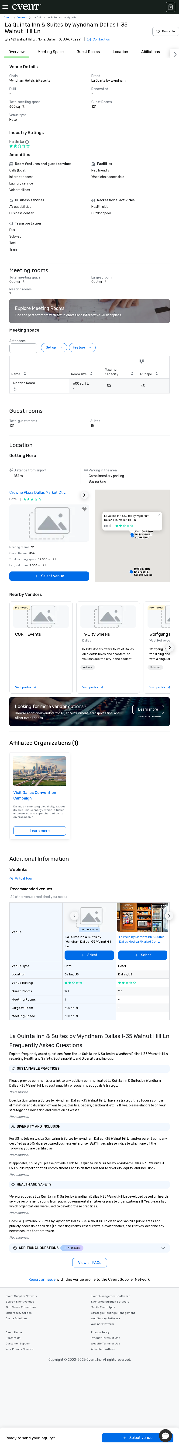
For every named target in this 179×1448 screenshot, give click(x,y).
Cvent (8, 17)
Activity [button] (87, 667)
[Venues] (170, 7)
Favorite (168, 31)
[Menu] (5, 7)
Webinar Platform (102, 1324)
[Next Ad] (84, 495)
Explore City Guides (19, 1312)
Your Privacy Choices (20, 1349)
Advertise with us (103, 1349)
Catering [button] (155, 667)
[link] (41, 616)
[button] (32, 347)
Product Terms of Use (105, 1338)
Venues (22, 17)
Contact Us (13, 1338)
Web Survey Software (105, 1318)
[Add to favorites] (84, 509)
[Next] (174, 53)
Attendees (17, 341)
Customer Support (18, 1343)
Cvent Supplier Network (21, 1296)
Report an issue (41, 1279)
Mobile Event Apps (103, 1307)
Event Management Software (110, 1296)
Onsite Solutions (17, 1318)
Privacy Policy (100, 1332)
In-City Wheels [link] (96, 634)
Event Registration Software (110, 1301)
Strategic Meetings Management (113, 1312)
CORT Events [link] (28, 634)
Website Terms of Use (105, 1343)
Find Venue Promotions (21, 1307)
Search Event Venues (20, 1301)
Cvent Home (14, 1332)
